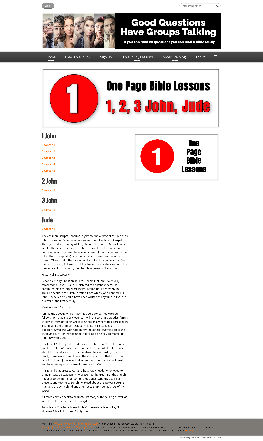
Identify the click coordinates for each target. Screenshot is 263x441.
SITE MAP (189, 431)
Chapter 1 (48, 190)
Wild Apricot (196, 437)
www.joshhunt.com (64, 423)
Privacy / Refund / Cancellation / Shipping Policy (67, 427)
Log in (48, 5)
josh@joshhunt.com (87, 423)
